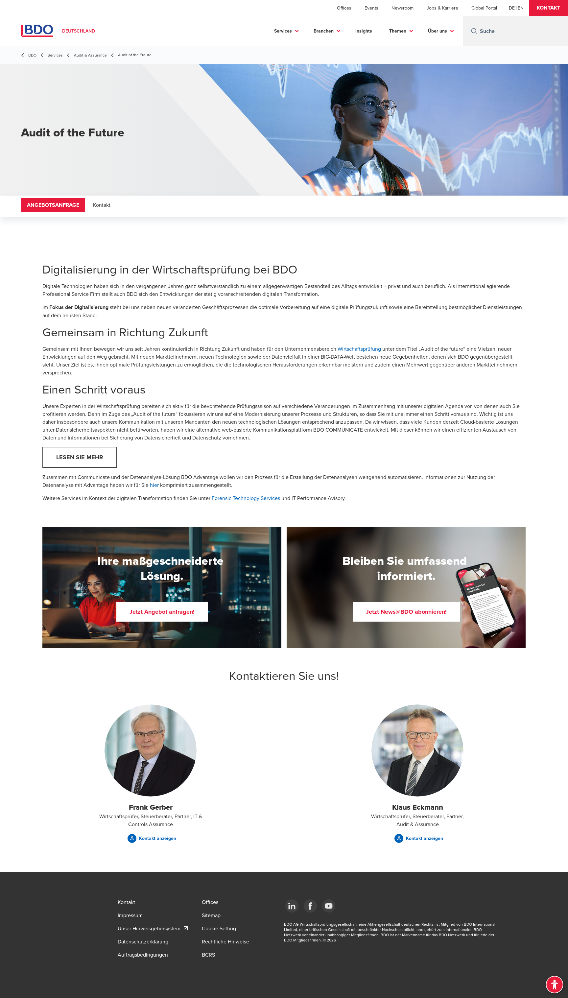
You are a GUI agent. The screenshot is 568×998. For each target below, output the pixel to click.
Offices (344, 8)
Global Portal (484, 8)
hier (154, 484)
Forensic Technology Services (246, 498)
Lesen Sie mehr (79, 457)
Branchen (324, 31)
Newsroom (402, 8)
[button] (548, 8)
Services (283, 31)
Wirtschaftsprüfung (359, 348)
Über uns (437, 31)
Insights (363, 31)
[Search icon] (474, 31)
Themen (397, 31)
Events (371, 8)
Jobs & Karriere (442, 8)
